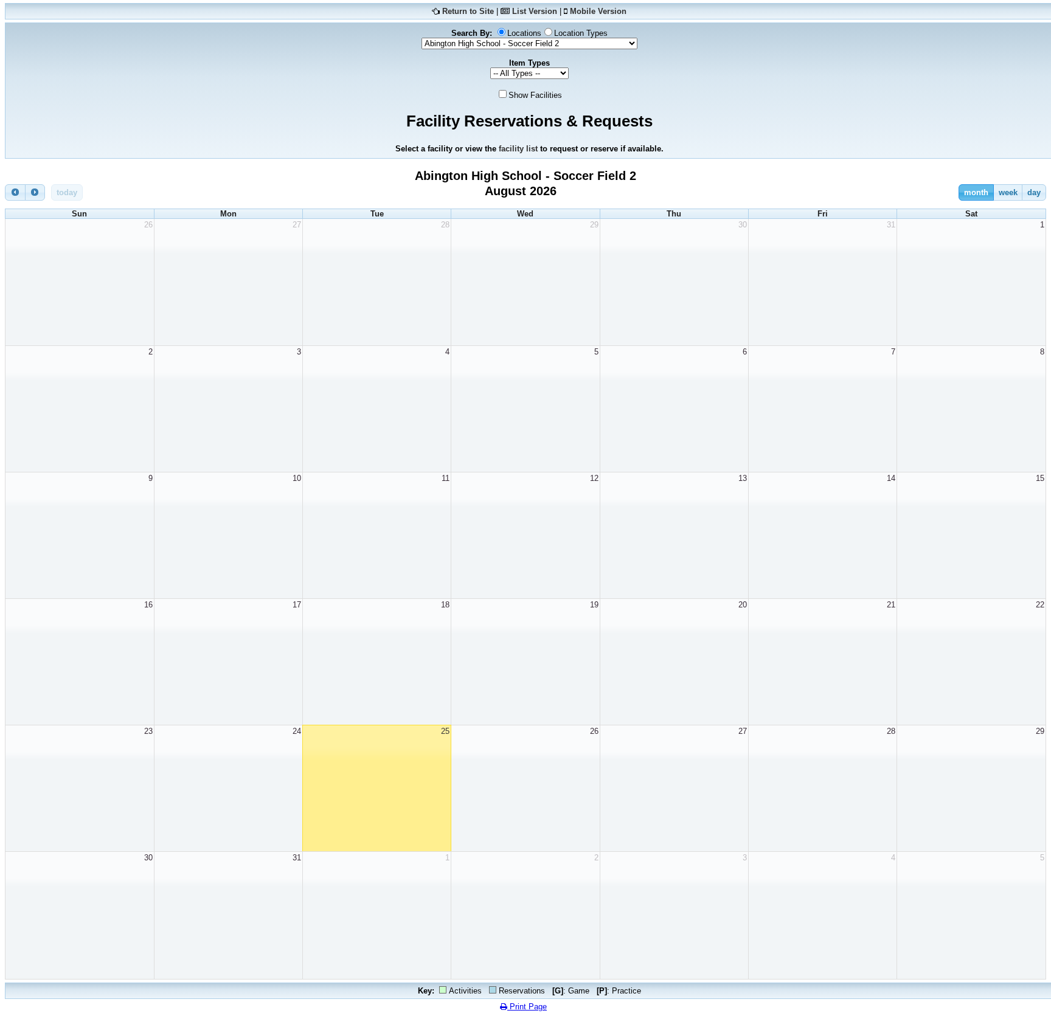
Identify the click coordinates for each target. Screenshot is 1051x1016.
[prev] (15, 192)
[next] (35, 192)
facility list (518, 148)
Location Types (581, 33)
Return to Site (468, 11)
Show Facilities (535, 95)
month (976, 192)
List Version (534, 11)
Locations (524, 33)
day (1034, 192)
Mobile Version (598, 11)
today (67, 192)
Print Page (527, 1006)
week (1008, 192)
